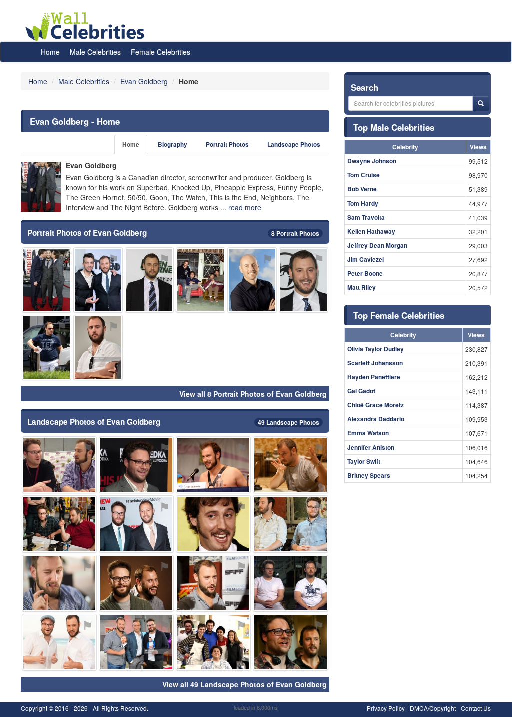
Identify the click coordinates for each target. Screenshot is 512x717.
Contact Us (476, 708)
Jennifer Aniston (371, 447)
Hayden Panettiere (374, 376)
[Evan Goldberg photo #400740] (290, 464)
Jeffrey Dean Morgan (378, 245)
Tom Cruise (364, 174)
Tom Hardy (363, 203)
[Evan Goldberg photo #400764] (290, 583)
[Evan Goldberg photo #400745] (252, 280)
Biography (173, 144)
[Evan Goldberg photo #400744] (213, 523)
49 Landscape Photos (289, 422)
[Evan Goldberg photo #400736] (59, 583)
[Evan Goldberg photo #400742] (59, 523)
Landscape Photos (294, 144)
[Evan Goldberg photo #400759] (290, 523)
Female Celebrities (160, 52)
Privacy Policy (386, 708)
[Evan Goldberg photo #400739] (136, 583)
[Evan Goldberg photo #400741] (59, 642)
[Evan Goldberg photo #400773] (213, 642)
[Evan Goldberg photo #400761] (201, 280)
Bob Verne (362, 188)
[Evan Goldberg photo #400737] (213, 583)
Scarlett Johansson (375, 362)
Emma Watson (368, 432)
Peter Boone (365, 273)
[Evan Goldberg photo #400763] (136, 464)
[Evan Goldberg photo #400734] (149, 280)
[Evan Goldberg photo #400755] (47, 347)
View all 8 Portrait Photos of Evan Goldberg (253, 394)
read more (245, 207)
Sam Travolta (366, 217)
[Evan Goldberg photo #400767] (98, 347)
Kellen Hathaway (372, 231)
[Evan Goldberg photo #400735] (213, 464)
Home (50, 52)
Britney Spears (369, 475)
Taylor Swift (364, 461)
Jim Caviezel (366, 259)
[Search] (481, 103)
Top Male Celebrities (394, 127)
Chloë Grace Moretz (376, 404)
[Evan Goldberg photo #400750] (59, 464)
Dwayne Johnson (372, 160)
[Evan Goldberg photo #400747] (136, 523)
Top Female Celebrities (399, 315)
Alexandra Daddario (376, 418)
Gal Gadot (362, 390)
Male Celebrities (95, 52)
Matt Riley (362, 287)
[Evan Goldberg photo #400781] (290, 642)
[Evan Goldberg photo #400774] (47, 280)
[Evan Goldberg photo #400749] (136, 642)
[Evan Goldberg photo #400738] (303, 280)
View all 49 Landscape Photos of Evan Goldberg (244, 684)
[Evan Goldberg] (41, 187)
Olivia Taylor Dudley (376, 348)
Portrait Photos (227, 144)
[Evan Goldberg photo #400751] (98, 280)
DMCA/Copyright (433, 708)
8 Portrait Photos (296, 233)
